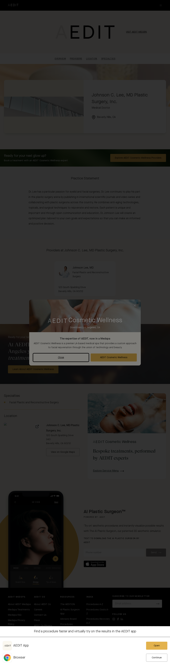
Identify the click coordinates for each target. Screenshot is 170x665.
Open (157, 646)
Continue (157, 658)
